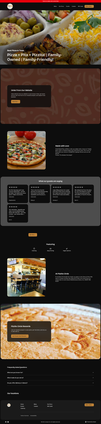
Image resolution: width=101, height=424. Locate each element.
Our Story (61, 6)
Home (22, 404)
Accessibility (33, 415)
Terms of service (25, 415)
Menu (55, 6)
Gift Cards (80, 6)
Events (68, 6)
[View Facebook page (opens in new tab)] (6, 422)
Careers (74, 6)
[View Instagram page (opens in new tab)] (8, 422)
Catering (23, 408)
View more (11, 196)
